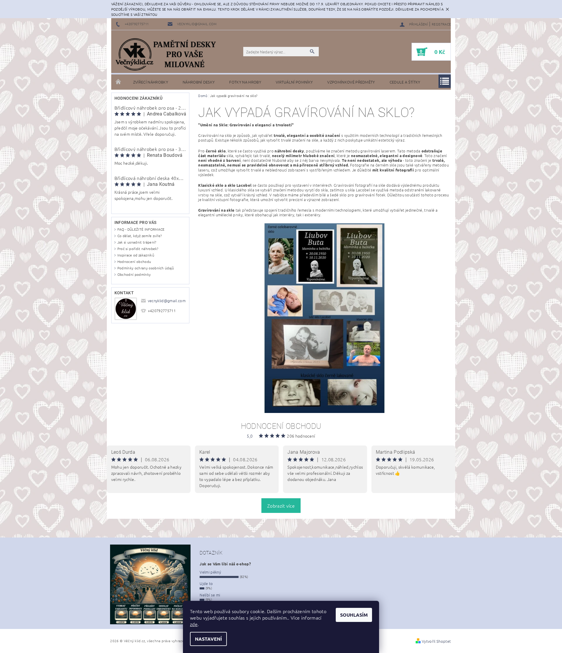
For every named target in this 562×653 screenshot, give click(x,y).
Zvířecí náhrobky (150, 82)
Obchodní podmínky (134, 274)
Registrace (441, 24)
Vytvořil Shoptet (436, 641)
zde (194, 624)
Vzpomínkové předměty (351, 82)
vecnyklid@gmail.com (167, 300)
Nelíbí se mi (210, 595)
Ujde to (206, 583)
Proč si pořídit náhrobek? (138, 248)
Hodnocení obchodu (134, 261)
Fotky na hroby (245, 82)
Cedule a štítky (405, 82)
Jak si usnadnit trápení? (137, 242)
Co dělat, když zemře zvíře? (139, 235)
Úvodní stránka (118, 82)
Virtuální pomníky (294, 82)
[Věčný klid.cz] (168, 54)
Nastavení (208, 639)
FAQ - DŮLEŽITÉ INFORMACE (141, 229)
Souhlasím (354, 615)
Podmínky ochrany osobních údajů (145, 268)
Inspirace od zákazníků (135, 255)
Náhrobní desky (199, 82)
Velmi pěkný (210, 572)
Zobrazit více (281, 505)
